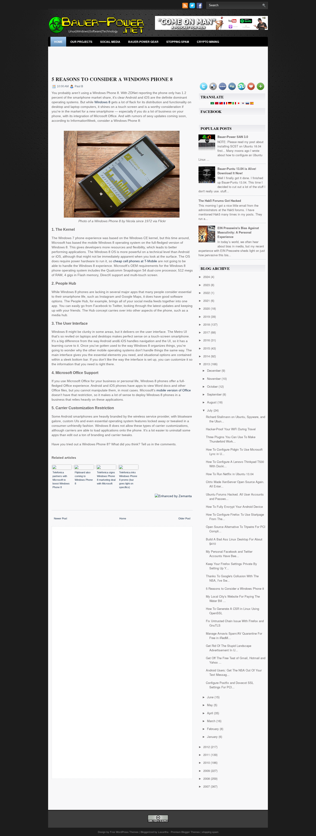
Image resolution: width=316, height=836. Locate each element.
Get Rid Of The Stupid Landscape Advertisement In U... (228, 647)
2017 (207, 332)
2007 (207, 786)
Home (58, 42)
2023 (207, 285)
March (211, 721)
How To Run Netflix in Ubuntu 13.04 (230, 474)
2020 (207, 308)
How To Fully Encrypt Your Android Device (234, 506)
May (210, 705)
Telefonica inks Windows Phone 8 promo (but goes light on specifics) (128, 480)
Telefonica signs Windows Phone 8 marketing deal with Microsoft (106, 478)
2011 (207, 754)
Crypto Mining (208, 42)
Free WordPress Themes (124, 832)
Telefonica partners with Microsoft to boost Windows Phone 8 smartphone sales (61, 480)
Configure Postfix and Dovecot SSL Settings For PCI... (230, 684)
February (213, 729)
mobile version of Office (173, 390)
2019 (207, 316)
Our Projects (81, 42)
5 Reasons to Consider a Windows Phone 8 (112, 79)
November (214, 378)
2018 (207, 324)
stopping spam (177, 42)
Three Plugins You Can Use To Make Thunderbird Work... (230, 439)
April (210, 713)
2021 (207, 300)
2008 (207, 778)
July (210, 410)
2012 (207, 747)
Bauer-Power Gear (143, 42)
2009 (207, 770)
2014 (207, 356)
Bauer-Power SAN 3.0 (232, 136)
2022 (207, 292)
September (215, 394)
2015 (207, 348)
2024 (207, 277)
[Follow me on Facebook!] (200, 7)
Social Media (110, 42)
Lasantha (163, 832)
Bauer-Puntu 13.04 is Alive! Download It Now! (236, 170)
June (210, 697)
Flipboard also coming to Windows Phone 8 (84, 478)
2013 (207, 364)
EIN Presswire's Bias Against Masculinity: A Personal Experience (238, 232)
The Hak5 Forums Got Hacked (219, 200)
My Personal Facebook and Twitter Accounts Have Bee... (229, 553)
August (212, 402)
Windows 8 (102, 102)
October (213, 386)
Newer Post (60, 518)
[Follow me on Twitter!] (192, 7)
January (213, 736)
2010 (207, 762)
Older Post (184, 518)
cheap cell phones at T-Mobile (135, 261)
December (214, 370)
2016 (207, 340)
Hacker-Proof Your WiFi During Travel (231, 429)
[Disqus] (122, 591)
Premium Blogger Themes (185, 832)
